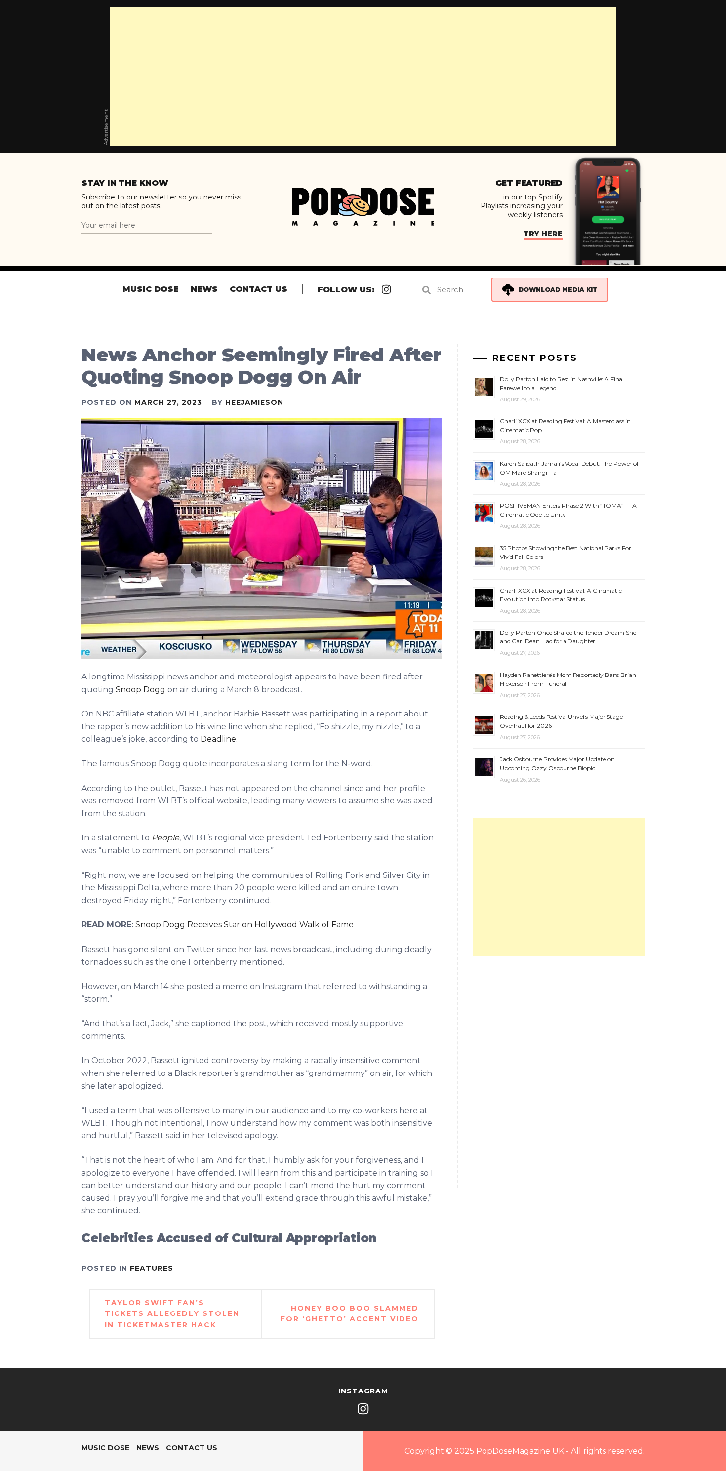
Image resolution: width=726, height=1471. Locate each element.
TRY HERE (543, 233)
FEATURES (151, 1268)
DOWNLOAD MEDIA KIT (558, 289)
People (165, 837)
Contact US (258, 289)
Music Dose (150, 289)
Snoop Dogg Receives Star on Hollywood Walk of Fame (244, 924)
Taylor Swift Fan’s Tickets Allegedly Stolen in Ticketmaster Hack (172, 1313)
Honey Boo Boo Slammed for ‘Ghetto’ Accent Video (350, 1313)
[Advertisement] (363, 76)
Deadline (218, 739)
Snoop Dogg (140, 689)
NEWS (204, 289)
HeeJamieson (254, 402)
